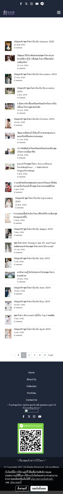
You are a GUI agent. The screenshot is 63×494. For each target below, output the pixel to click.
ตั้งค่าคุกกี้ (22, 488)
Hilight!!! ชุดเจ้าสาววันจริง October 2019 (34, 119)
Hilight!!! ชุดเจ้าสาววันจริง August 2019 (33, 229)
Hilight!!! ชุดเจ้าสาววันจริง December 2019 (35, 74)
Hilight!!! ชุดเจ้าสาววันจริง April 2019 (32, 329)
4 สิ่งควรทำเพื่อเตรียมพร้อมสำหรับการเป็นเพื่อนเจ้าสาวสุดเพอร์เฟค (37, 105)
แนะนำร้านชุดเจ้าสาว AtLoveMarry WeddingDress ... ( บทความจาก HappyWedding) (34, 167)
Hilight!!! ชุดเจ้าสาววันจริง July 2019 (32, 258)
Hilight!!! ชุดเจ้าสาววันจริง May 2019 (32, 301)
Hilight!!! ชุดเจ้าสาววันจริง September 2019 (34, 199)
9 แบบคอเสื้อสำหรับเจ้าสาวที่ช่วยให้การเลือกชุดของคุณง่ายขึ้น (35, 215)
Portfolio (31, 393)
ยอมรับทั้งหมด (39, 488)
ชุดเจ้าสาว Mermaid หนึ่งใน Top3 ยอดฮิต (34, 315)
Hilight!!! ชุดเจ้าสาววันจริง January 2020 (34, 41)
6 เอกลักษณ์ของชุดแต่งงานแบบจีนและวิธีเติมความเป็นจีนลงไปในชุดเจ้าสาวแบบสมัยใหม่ (36, 184)
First (12, 355)
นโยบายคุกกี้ (15, 482)
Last (50, 355)
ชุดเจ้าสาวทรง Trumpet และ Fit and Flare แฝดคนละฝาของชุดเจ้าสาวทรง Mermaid (35, 244)
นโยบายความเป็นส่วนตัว (42, 478)
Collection (31, 386)
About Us (31, 379)
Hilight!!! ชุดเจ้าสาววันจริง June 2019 (32, 288)
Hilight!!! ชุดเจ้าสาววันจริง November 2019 (36, 89)
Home (31, 372)
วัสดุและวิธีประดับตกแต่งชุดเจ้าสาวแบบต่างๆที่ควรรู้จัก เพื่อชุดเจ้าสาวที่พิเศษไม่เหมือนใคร (35, 58)
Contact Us (31, 400)
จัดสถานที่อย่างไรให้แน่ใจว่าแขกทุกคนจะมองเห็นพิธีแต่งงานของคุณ (36, 134)
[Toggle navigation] (58, 12)
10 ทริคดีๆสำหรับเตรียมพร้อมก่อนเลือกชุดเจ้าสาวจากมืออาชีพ (36, 150)
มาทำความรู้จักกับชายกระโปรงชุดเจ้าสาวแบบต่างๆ (36, 274)
